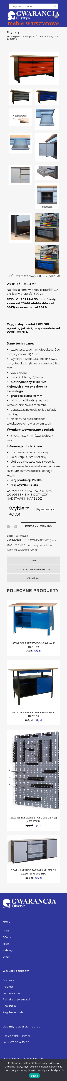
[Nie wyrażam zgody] (62, 1070)
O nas (6, 956)
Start (6, 930)
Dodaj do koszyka (38, 525)
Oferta (7, 937)
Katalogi (8, 950)
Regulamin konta (13, 1012)
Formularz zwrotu (14, 993)
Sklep (28, 36)
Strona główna (14, 36)
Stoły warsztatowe (43, 545)
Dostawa (8, 980)
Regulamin (9, 1005)
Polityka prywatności (16, 999)
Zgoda (34, 1075)
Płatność (8, 986)
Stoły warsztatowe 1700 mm (23, 549)
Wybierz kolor (19, 511)
